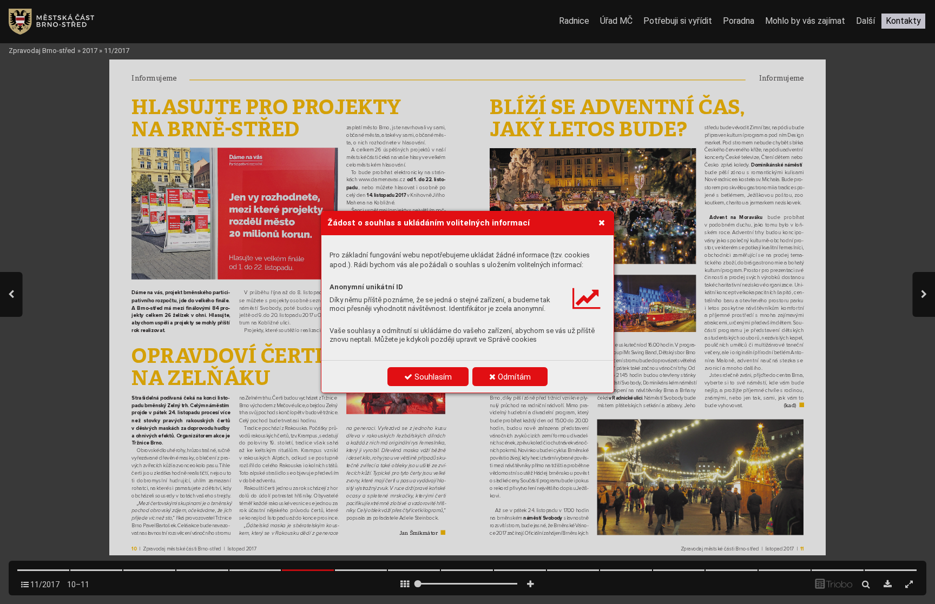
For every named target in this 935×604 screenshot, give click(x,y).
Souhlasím (432, 377)
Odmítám (513, 377)
